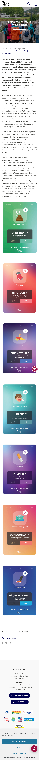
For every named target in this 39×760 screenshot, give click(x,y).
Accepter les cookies (19, 741)
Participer (12, 49)
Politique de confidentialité (26, 757)
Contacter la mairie (21, 695)
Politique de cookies (9, 757)
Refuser (19, 747)
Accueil (4, 49)
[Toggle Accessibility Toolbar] (34, 369)
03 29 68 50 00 (20, 702)
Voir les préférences (19, 753)
